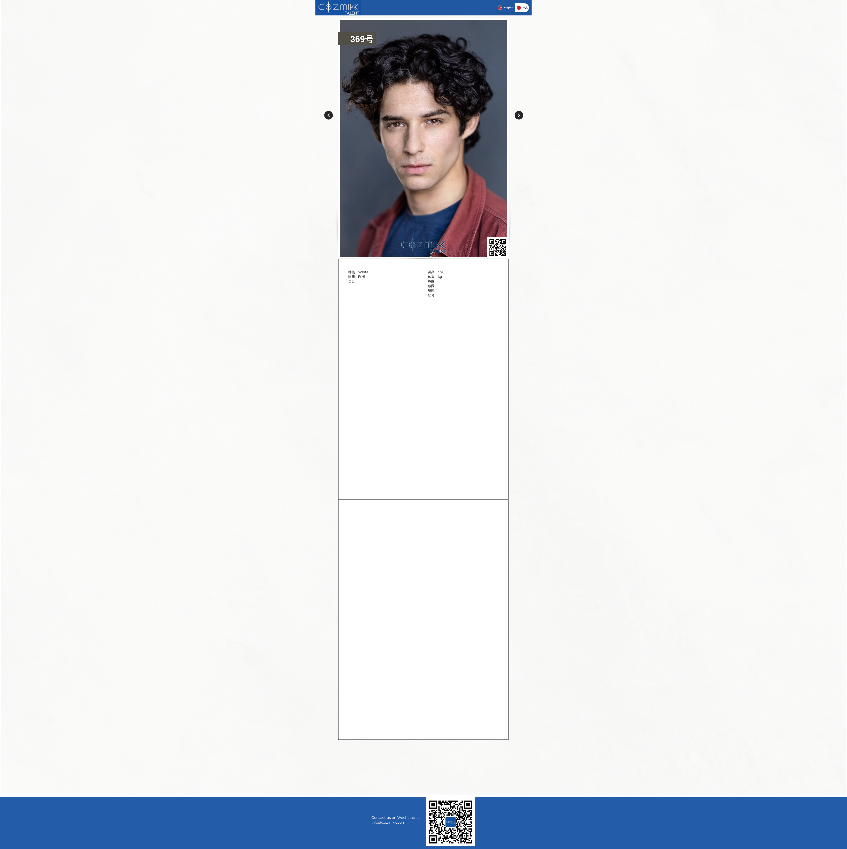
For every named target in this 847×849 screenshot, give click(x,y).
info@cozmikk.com (388, 822)
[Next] (328, 115)
